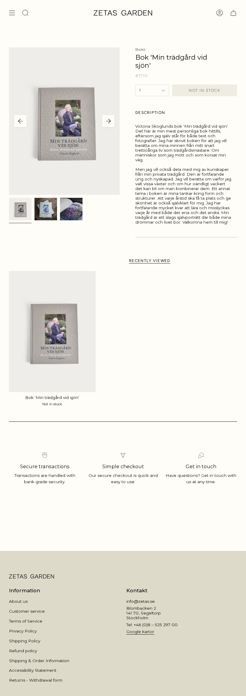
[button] (25, 13)
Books (140, 49)
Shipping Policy (24, 640)
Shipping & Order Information (39, 660)
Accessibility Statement (32, 670)
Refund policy (23, 650)
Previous (20, 121)
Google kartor (140, 631)
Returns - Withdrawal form (35, 680)
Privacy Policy (23, 631)
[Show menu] (12, 13)
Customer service (27, 611)
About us (18, 601)
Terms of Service (25, 621)
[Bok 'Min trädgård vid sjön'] (52, 331)
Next (108, 121)
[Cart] (233, 13)
